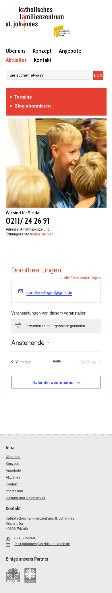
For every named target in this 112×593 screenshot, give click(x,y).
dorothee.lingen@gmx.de (49, 292)
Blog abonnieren (32, 106)
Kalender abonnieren (53, 382)
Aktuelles (16, 59)
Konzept (42, 50)
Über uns (16, 50)
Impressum (14, 491)
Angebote (70, 50)
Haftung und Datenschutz (25, 498)
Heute (56, 361)
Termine (23, 97)
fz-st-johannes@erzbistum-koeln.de (42, 544)
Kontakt (42, 59)
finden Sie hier (41, 234)
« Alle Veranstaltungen (80, 278)
